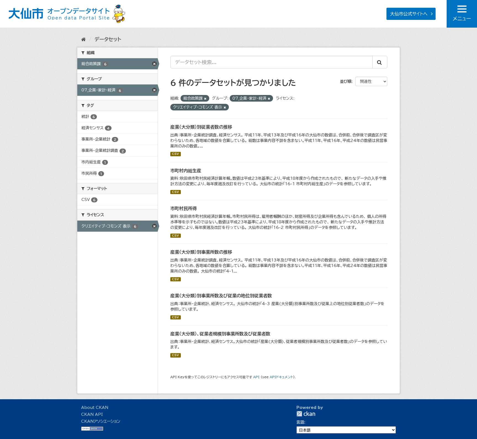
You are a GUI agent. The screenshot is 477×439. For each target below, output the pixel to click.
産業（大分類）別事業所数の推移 (201, 252)
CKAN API (92, 414)
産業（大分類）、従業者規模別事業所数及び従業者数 (220, 334)
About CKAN (94, 407)
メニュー (462, 18)
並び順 (345, 81)
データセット (107, 39)
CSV (175, 154)
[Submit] (379, 62)
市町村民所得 (183, 208)
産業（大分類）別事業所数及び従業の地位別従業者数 (221, 295)
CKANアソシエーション (100, 421)
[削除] (205, 98)
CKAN (305, 414)
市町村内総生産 (185, 170)
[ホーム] (83, 39)
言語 (300, 422)
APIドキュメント (281, 377)
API (256, 377)
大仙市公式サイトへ (409, 14)
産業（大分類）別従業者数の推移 (201, 127)
